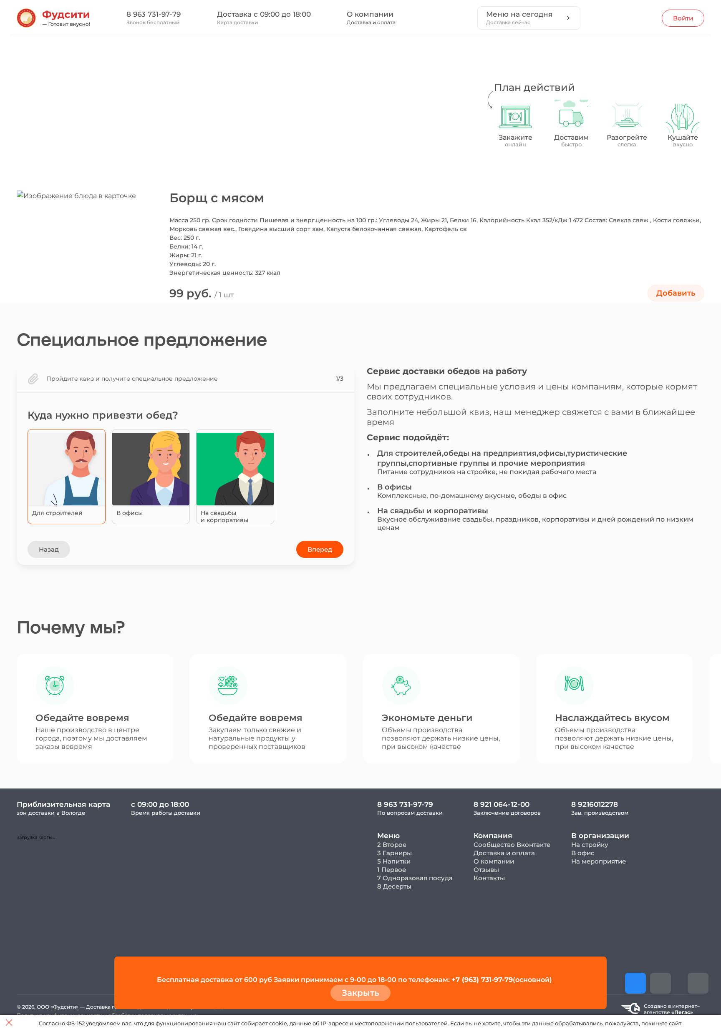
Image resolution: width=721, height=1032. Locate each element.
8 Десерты (394, 886)
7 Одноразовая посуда (415, 878)
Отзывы (486, 870)
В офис (583, 853)
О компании (370, 14)
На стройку (589, 845)
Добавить (676, 293)
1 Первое (391, 870)
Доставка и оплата (371, 22)
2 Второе (391, 845)
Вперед (320, 549)
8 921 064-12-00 (501, 804)
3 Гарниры (394, 853)
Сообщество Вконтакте (512, 845)
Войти (683, 18)
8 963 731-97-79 (153, 14)
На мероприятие (598, 861)
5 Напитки (394, 861)
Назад (49, 549)
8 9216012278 (594, 804)
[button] (219, 156)
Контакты (489, 878)
